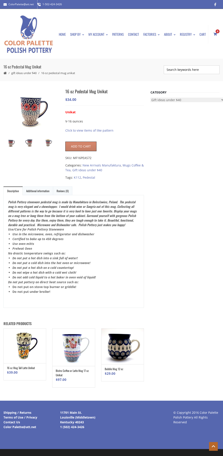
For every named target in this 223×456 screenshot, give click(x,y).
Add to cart (81, 146)
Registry (186, 34)
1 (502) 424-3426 (72, 427)
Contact (133, 34)
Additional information (37, 191)
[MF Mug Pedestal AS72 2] (31, 110)
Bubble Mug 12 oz (114, 369)
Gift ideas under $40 (24, 73)
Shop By (75, 34)
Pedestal (89, 177)
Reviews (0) (63, 191)
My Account (96, 34)
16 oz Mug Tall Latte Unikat (21, 368)
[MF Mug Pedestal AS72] (31, 143)
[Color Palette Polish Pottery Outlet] (28, 34)
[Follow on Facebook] (215, 4)
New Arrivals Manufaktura (102, 165)
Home (62, 34)
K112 (77, 177)
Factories (149, 34)
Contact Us (11, 422)
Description (13, 191)
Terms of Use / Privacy (20, 417)
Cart (202, 34)
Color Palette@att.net (19, 427)
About (168, 34)
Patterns (118, 34)
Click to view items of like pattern (89, 130)
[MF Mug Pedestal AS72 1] (50, 143)
